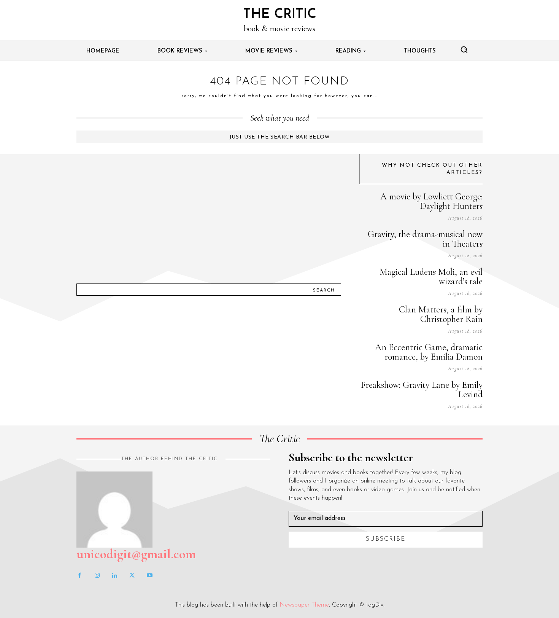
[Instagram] (97, 576)
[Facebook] (79, 576)
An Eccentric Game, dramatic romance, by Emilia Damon (429, 352)
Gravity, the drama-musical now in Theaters (425, 239)
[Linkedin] (114, 576)
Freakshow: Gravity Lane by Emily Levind (422, 389)
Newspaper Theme (304, 605)
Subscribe (386, 539)
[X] (132, 576)
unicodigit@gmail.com (136, 554)
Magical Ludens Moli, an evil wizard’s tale (431, 276)
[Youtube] (149, 576)
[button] (464, 49)
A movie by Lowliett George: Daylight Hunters (431, 201)
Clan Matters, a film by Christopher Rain (441, 314)
